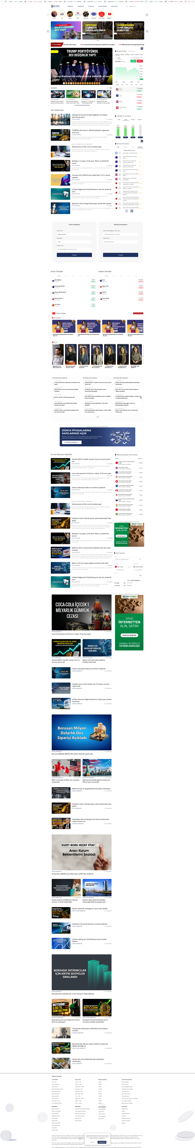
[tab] (64, 83)
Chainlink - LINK (79, 1093)
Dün (118, 147)
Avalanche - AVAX (79, 1086)
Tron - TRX (77, 1096)
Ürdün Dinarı (55, 1098)
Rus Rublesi (58, 280)
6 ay (132, 84)
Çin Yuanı (57, 304)
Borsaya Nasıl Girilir (80, 1113)
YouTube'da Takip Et (138, 313)
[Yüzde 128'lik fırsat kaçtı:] (129, 30)
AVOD (99, 1082)
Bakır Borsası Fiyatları (127, 1103)
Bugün (125, 147)
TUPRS (100, 1096)
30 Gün (133, 119)
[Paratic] (55, 6)
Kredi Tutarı (60, 245)
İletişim (123, 1123)
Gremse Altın (101, 1114)
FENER (100, 1084)
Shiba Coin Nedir (56, 1111)
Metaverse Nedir (56, 1123)
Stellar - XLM (78, 1101)
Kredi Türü (60, 231)
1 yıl (136, 84)
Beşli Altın (101, 1118)
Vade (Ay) (59, 238)
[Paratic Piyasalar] (142, 48)
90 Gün (140, 119)
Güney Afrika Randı (60, 292)
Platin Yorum (125, 1084)
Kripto (88, 276)
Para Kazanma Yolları (80, 1111)
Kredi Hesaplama (74, 224)
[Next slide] (193, 1)
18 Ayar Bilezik (102, 1116)
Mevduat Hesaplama (120, 224)
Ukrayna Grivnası (56, 1091)
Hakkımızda (125, 1109)
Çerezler (124, 1116)
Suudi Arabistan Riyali (57, 1089)
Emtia (81, 276)
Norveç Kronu (59, 298)
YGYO (99, 1098)
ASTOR (100, 1101)
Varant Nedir (78, 1120)
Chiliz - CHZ (78, 1082)
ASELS (99, 1091)
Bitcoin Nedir (55, 1109)
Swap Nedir (55, 1120)
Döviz (59, 276)
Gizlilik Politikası (126, 1113)
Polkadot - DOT (79, 1091)
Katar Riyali (105, 298)
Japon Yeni (105, 286)
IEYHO (100, 1086)
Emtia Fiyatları (125, 1082)
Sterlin (104, 292)
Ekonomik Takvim (123, 144)
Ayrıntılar (92, 1142)
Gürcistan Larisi (56, 1101)
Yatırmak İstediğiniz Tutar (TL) (111, 231)
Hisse (66, 276)
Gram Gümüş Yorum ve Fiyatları (130, 1098)
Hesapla (74, 255)
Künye (123, 1111)
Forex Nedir (55, 1118)
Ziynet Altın (101, 1111)
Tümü (141, 84)
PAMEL (100, 1103)
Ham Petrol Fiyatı (126, 1093)
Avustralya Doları (60, 286)
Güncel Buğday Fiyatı (127, 1086)
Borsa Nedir (78, 1118)
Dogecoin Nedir (56, 1116)
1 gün (117, 84)
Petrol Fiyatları (125, 1091)
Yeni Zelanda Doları (57, 1103)
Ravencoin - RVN (79, 1098)
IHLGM (100, 1089)
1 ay (127, 84)
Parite (73, 276)
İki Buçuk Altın (102, 1109)
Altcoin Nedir (55, 1113)
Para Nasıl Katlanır (80, 1116)
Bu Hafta (140, 147)
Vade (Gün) (106, 238)
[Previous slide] (1, 1)
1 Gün (118, 119)
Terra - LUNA (78, 1103)
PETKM (100, 1093)
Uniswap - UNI (78, 1089)
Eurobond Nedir (56, 1125)
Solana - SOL (78, 1084)
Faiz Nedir (54, 1127)
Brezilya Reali (55, 1096)
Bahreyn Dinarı (55, 1093)
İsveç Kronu (55, 1086)
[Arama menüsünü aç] (127, 6)
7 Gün (125, 119)
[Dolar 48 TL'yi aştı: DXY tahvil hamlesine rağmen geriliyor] (66, 30)
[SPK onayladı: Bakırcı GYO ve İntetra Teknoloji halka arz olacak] (97, 30)
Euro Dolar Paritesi (126, 1101)
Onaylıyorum (102, 1142)
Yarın (133, 147)
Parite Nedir (55, 1130)
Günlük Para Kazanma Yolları (82, 1109)
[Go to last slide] (48, 31)
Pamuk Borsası (125, 1096)
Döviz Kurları (131, 51)
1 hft (122, 84)
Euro (103, 280)
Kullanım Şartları (126, 1120)
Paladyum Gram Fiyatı (127, 1089)
